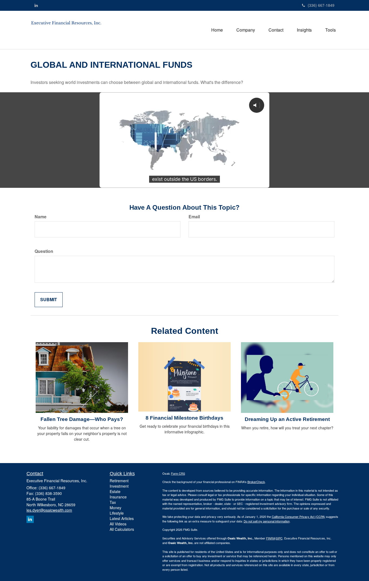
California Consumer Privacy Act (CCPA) (298, 516)
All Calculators (122, 529)
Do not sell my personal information (267, 521)
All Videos (118, 523)
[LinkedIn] (36, 5)
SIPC (279, 538)
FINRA (270, 538)
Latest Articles (122, 518)
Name (40, 217)
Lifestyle (117, 513)
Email (194, 217)
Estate (115, 491)
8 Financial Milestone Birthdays (184, 418)
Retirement (119, 480)
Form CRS (178, 473)
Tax (113, 502)
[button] (246, 30)
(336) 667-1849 (321, 5)
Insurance (118, 497)
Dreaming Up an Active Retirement (287, 419)
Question (44, 251)
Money (115, 507)
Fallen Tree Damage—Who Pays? (82, 419)
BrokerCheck (256, 482)
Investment (119, 486)
